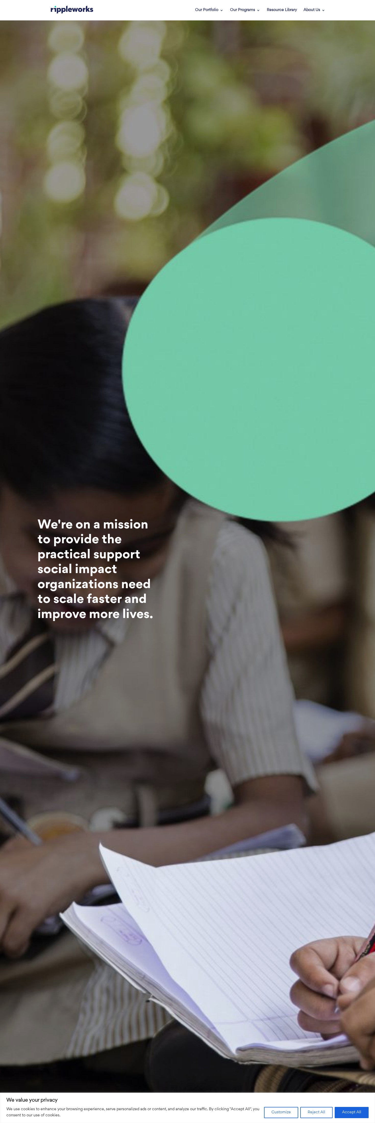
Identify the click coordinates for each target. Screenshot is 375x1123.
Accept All (351, 1112)
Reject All (316, 1112)
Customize (281, 1112)
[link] (72, 10)
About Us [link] (312, 10)
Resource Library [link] (282, 10)
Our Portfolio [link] (206, 10)
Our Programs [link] (242, 10)
